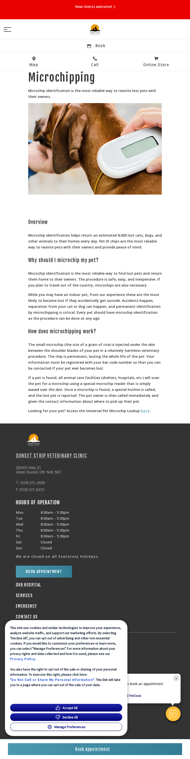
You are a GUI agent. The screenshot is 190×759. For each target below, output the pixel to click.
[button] (7, 29)
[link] (95, 29)
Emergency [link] (26, 606)
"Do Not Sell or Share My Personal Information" (52, 679)
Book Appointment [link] (44, 571)
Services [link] (24, 595)
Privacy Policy (23, 659)
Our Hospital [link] (28, 584)
